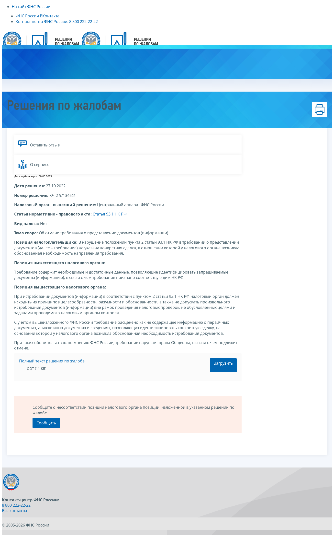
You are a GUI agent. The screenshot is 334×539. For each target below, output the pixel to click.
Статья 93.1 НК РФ (110, 214)
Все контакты (14, 510)
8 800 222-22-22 (16, 505)
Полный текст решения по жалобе (52, 361)
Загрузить (223, 363)
